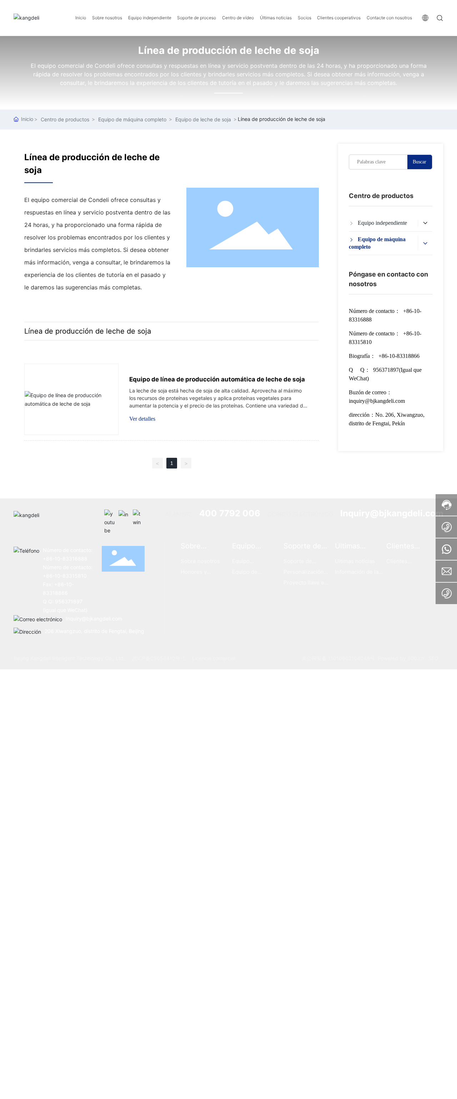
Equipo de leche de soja (203, 119)
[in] (124, 515)
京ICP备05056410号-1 (158, 658)
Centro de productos (65, 119)
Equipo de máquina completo (132, 119)
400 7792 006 (229, 513)
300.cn (415, 658)
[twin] (138, 515)
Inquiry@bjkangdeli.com (391, 513)
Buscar (419, 161)
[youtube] (109, 515)
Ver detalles (142, 419)
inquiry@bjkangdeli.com (377, 401)
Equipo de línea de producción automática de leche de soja (217, 379)
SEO (433, 658)
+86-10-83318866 (399, 356)
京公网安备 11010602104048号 (338, 658)
